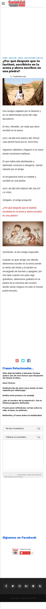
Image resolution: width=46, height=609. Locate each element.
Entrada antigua (13, 477)
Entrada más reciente (30, 475)
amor (20, 58)
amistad (13, 58)
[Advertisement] (23, 30)
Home (5, 58)
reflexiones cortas (34, 58)
